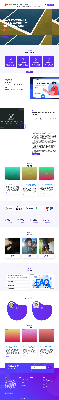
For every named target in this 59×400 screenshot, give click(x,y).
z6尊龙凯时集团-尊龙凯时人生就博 (32, 398)
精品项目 (38, 2)
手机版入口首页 (18, 2)
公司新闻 (18, 6)
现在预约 (50, 4)
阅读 (6, 194)
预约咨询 (5, 36)
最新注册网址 (23, 6)
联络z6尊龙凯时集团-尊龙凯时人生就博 (33, 6)
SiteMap (34, 379)
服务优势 (12, 36)
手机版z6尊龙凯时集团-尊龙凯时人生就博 (29, 2)
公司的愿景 (35, 154)
